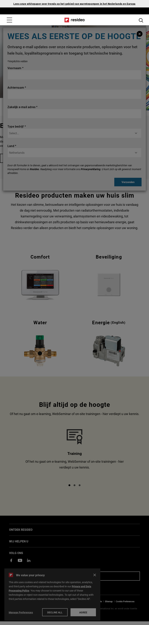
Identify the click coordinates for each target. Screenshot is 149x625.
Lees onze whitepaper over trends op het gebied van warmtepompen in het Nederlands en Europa (74, 3)
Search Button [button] (141, 20)
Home (75, 20)
